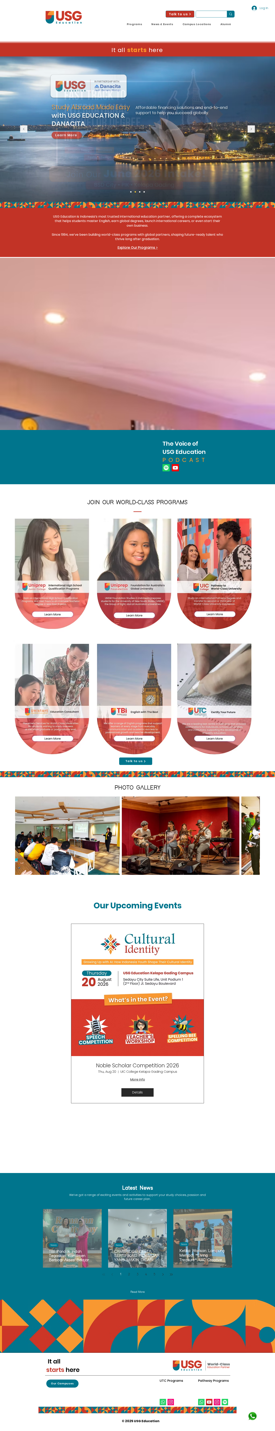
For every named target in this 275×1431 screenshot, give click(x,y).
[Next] (251, 129)
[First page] (103, 1274)
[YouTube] (209, 1402)
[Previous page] (112, 1274)
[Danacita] (135, 191)
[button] (134, 24)
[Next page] (162, 1274)
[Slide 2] (144, 191)
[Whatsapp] (163, 1402)
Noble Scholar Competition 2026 (137, 1066)
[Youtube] (175, 467)
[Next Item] (253, 836)
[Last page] (171, 1274)
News (54, 1245)
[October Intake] (130, 191)
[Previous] (23, 129)
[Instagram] (170, 1402)
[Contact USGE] (252, 1416)
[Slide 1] (139, 191)
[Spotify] (166, 467)
